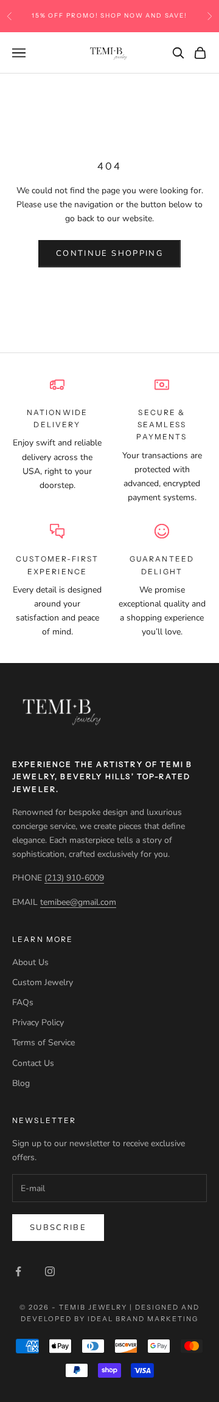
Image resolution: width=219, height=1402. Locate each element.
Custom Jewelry (42, 982)
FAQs (22, 1002)
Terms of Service (43, 1042)
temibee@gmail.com (78, 902)
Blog (21, 1083)
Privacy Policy (38, 1022)
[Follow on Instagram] (50, 1271)
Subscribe (58, 1227)
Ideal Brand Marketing (143, 1318)
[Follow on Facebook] (18, 1271)
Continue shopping (109, 253)
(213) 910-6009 (74, 878)
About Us (30, 962)
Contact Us (33, 1063)
